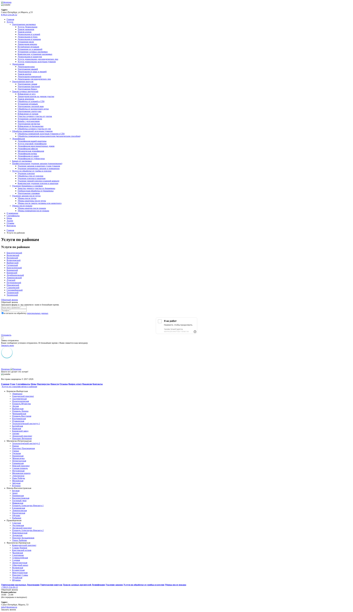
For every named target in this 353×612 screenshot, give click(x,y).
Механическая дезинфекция (31, 151)
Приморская (18, 495)
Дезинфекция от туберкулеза (31, 158)
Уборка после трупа (27, 198)
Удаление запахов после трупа (26, 196)
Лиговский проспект (22, 528)
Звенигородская (19, 562)
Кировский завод (20, 431)
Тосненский (12, 295)
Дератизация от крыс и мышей (32, 71)
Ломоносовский (14, 277)
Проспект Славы (20, 575)
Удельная (16, 453)
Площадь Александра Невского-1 (28, 505)
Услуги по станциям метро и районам (19, 386)
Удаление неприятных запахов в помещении (39, 168)
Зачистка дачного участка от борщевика (36, 188)
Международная (19, 572)
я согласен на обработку (26, 313)
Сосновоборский (15, 290)
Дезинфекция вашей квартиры (32, 141)
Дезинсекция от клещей (29, 34)
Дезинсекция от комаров (29, 39)
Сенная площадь (20, 468)
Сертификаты (13, 215)
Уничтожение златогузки (29, 111)
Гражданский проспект (23, 396)
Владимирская (19, 418)
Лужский (11, 280)
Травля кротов (24, 74)
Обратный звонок (9, 300)
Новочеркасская (19, 533)
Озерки (15, 451)
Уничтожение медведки (29, 124)
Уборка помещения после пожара (33, 211)
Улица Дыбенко (19, 540)
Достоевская (18, 525)
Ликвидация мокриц (27, 44)
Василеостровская (20, 498)
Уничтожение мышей (28, 69)
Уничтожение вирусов (22, 81)
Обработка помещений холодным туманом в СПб (41, 134)
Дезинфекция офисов (28, 148)
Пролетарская (18, 513)
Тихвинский (12, 292)
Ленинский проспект (22, 436)
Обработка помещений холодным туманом (32, 131)
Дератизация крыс (26, 66)
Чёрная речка (18, 458)
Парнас (15, 446)
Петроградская (19, 461)
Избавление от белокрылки (30, 126)
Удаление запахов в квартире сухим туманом (39, 166)
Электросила (18, 476)
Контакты (11, 225)
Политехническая (20, 401)
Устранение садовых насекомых (33, 52)
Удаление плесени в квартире (32, 178)
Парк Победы (18, 478)
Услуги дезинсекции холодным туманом (37, 61)
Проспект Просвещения (23, 448)
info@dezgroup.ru (9, 607)
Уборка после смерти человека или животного (39, 203)
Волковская (17, 567)
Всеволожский (14, 260)
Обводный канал (20, 565)
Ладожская (17, 535)
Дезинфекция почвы (27, 153)
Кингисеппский (14, 268)
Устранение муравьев (28, 104)
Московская (17, 480)
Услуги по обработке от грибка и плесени (31, 171)
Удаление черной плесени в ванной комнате (38, 181)
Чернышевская (19, 413)
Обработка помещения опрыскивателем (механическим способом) (49, 136)
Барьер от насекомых (22, 161)
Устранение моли (26, 42)
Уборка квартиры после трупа (32, 201)
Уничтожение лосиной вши (31, 106)
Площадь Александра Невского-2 (28, 530)
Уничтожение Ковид (27, 89)
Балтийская (17, 426)
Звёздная (16, 483)
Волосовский (13, 255)
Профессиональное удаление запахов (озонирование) (37, 163)
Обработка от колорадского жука (33, 109)
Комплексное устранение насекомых (35, 54)
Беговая (15, 490)
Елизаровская (18, 508)
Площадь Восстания (21, 416)
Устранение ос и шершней (30, 49)
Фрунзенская (18, 471)
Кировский (12, 272)
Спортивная (18, 555)
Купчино (16, 485)
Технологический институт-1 (26, 423)
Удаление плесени (26, 173)
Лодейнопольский (15, 275)
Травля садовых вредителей (25, 91)
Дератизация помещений (29, 76)
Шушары (16, 580)
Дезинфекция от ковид (28, 156)
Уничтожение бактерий (29, 86)
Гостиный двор (19, 500)
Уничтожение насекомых (24, 24)
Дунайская (17, 577)
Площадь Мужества (21, 403)
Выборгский (12, 263)
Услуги (10, 22)
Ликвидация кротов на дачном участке (36, 96)
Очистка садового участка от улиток (35, 116)
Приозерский (13, 285)
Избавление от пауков (28, 114)
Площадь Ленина (20, 411)
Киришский (12, 270)
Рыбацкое (16, 518)
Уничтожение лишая (27, 84)
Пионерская (17, 456)
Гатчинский (12, 265)
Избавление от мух (27, 94)
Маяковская (17, 503)
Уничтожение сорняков (29, 193)
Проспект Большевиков (23, 538)
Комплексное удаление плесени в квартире (38, 183)
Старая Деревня (19, 548)
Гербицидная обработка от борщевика (36, 191)
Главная (10, 19)
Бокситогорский (14, 253)
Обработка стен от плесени (30, 176)
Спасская (16, 523)
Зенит (15, 493)
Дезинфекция (18, 138)
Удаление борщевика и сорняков (27, 186)
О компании (12, 213)
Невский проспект (21, 466)
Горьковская (18, 463)
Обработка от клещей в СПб (31, 101)
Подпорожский (14, 282)
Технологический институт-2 (26, 443)
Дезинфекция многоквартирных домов (36, 146)
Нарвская (16, 428)
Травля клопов (24, 32)
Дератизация (18, 64)
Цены (9, 218)
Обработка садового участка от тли (34, 129)
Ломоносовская (19, 510)
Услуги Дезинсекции (27, 27)
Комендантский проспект (24, 545)
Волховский (12, 258)
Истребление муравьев (28, 47)
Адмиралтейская (20, 558)
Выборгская (17, 408)
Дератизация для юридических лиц (34, 79)
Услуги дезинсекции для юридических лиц (38, 59)
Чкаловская (17, 553)
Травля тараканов (26, 29)
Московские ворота (21, 473)
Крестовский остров (21, 550)
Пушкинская (18, 421)
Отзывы (10, 223)
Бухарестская (18, 570)
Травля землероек (26, 99)
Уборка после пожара (22, 206)
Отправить (6, 335)
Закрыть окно (7, 345)
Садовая (16, 560)
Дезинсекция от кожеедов (30, 56)
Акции (10, 220)
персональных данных (37, 313)
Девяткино (17, 394)
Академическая (19, 399)
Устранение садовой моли (30, 119)
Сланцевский (13, 287)
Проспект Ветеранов (22, 438)
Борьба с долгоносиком (29, 121)
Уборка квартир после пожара (32, 208)
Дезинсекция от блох (28, 37)
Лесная (15, 406)
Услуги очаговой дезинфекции (32, 143)
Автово (15, 433)
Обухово (16, 515)
